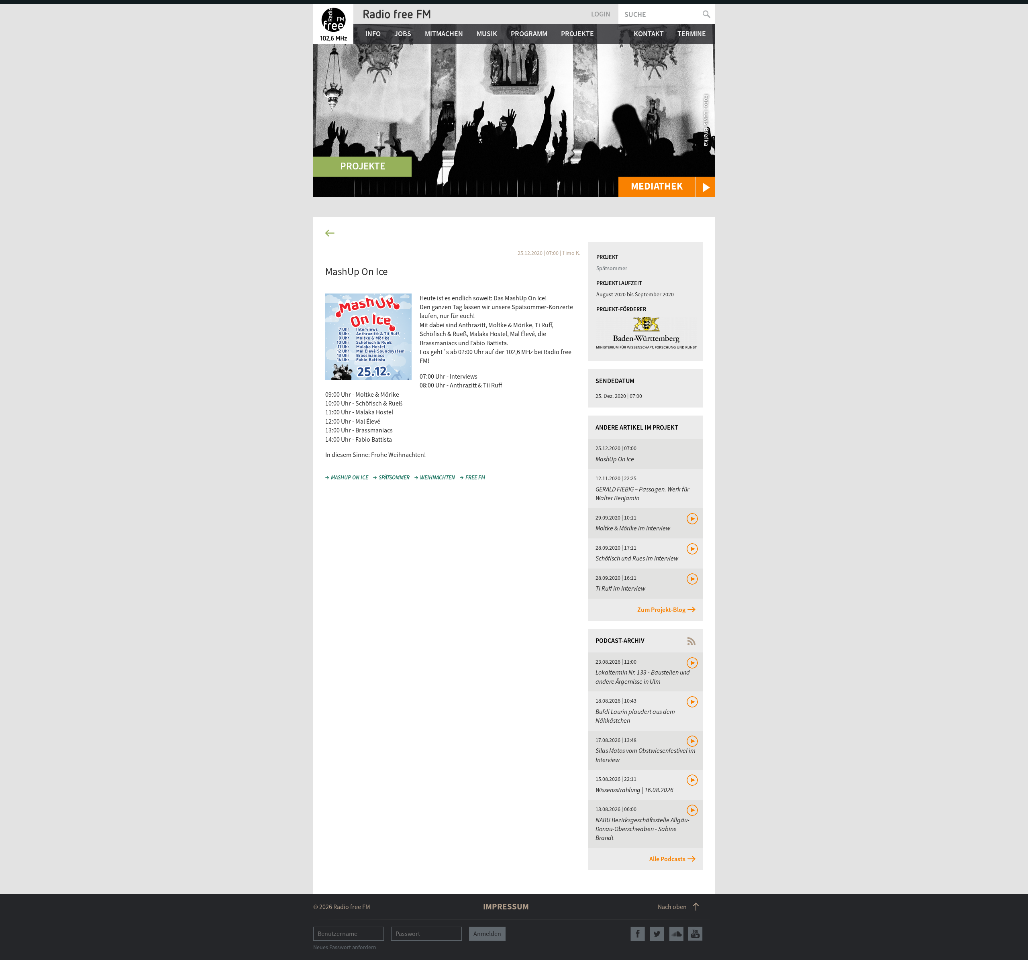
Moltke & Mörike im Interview (633, 528)
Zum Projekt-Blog (661, 609)
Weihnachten (437, 477)
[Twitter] (657, 934)
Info (373, 33)
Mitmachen (444, 33)
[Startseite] (333, 24)
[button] (666, 187)
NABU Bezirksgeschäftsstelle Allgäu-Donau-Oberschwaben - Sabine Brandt (642, 829)
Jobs (402, 33)
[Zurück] (514, 235)
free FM (475, 477)
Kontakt (649, 33)
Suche (635, 14)
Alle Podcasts (667, 859)
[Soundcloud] (676, 934)
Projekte (577, 33)
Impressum (506, 906)
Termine (691, 33)
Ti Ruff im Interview (620, 588)
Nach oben (672, 907)
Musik (487, 33)
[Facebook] (637, 934)
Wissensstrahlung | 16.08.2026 (634, 790)
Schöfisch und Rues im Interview (637, 558)
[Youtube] (695, 934)
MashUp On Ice (349, 477)
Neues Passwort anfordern (344, 947)
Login (600, 13)
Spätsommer (394, 477)
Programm (529, 33)
